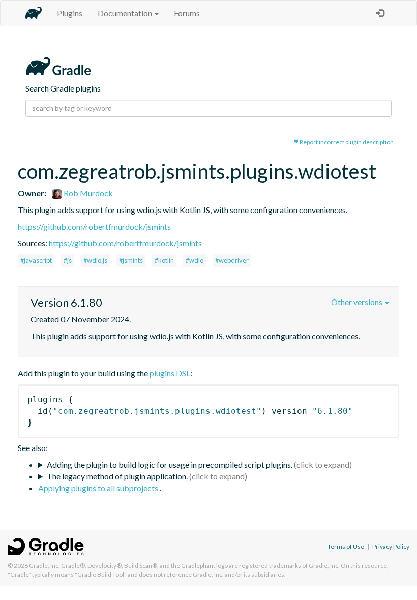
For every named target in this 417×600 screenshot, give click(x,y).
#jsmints (131, 260)
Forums (187, 13)
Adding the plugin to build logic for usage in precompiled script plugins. (169, 464)
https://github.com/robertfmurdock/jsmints (94, 226)
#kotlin (164, 260)
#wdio (194, 260)
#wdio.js (95, 260)
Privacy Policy (390, 546)
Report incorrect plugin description (346, 142)
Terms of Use (345, 546)
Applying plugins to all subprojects (99, 488)
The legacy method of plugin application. (117, 476)
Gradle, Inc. (44, 565)
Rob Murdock (87, 193)
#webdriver (232, 260)
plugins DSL (170, 373)
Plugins (69, 13)
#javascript (36, 260)
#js (68, 260)
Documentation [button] (126, 13)
